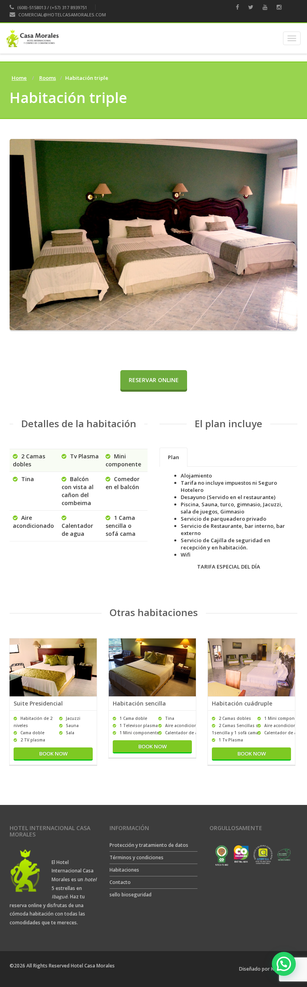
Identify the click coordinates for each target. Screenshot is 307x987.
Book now (53, 753)
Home (19, 77)
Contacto (120, 882)
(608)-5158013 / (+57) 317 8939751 (51, 7)
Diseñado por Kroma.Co (266, 968)
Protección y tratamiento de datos (149, 845)
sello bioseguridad (131, 894)
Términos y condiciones (136, 857)
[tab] (173, 457)
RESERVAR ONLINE (154, 380)
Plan (173, 457)
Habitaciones (124, 869)
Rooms (47, 77)
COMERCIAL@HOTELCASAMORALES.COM (62, 15)
